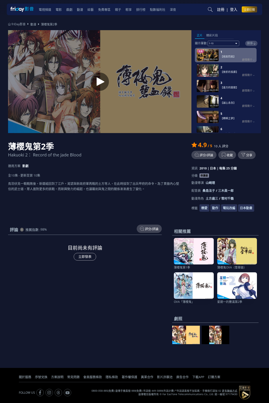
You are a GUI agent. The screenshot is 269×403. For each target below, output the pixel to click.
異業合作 (147, 377)
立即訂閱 (249, 9)
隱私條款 (112, 377)
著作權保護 (129, 377)
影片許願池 (165, 377)
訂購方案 (214, 377)
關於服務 (25, 377)
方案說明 (57, 377)
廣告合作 (182, 377)
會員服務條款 (92, 377)
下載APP (198, 377)
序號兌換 (41, 377)
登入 (233, 9)
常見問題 (73, 377)
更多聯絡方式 (229, 390)
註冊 (220, 9)
